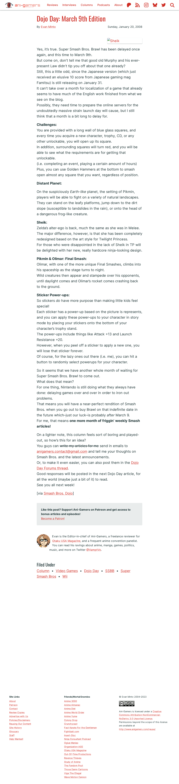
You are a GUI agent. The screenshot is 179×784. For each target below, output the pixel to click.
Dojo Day (91, 571)
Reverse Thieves (72, 758)
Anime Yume (70, 716)
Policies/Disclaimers (19, 720)
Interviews (69, 5)
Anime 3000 (70, 701)
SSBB (109, 571)
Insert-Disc (70, 735)
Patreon (13, 705)
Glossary (14, 731)
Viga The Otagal (72, 773)
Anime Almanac (72, 705)
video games (67, 571)
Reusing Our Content (20, 724)
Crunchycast (70, 724)
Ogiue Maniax (71, 743)
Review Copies (17, 712)
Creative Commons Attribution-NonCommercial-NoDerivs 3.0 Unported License (140, 715)
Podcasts (103, 5)
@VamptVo (93, 549)
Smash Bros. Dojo (58, 493)
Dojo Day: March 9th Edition (71, 18)
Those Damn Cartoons (76, 769)
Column (43, 571)
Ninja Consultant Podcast (77, 739)
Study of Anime (72, 762)
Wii (64, 576)
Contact (13, 708)
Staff (12, 735)
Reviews (52, 5)
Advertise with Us (18, 716)
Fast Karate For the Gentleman (80, 727)
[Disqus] (89, 636)
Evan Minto (48, 26)
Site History (15, 727)
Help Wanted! (16, 739)
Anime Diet (70, 708)
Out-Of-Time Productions (77, 754)
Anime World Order (74, 712)
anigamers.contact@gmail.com (62, 451)
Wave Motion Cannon (75, 777)
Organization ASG (73, 746)
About (118, 5)
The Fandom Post (73, 765)
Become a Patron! (53, 518)
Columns (87, 5)
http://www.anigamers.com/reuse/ (137, 729)
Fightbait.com (71, 731)
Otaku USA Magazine (66, 541)
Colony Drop (70, 720)
